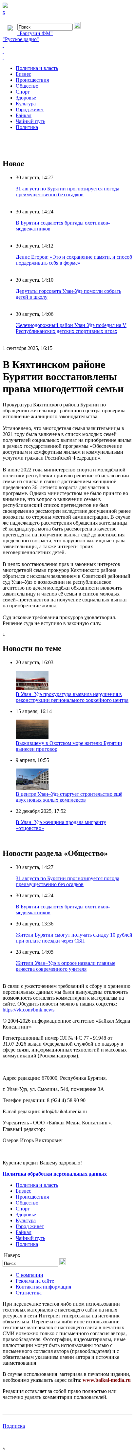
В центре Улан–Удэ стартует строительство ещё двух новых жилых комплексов (69, 797)
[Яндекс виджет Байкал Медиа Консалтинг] (67, 57)
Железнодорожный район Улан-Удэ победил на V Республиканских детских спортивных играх (71, 328)
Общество (27, 86)
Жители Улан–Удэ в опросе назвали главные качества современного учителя (65, 966)
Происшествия (32, 80)
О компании (29, 1275)
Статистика (29, 1292)
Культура (26, 103)
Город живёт (30, 109)
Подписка (14, 1426)
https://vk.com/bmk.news (28, 1009)
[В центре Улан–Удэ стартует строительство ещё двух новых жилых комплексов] (32, 788)
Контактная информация (43, 1287)
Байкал (23, 115)
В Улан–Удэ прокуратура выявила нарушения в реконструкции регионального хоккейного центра (72, 697)
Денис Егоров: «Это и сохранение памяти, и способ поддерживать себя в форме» (74, 260)
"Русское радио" (21, 39)
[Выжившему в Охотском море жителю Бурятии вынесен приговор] (32, 737)
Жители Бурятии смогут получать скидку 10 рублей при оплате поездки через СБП (74, 938)
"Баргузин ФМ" (35, 33)
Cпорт (23, 92)
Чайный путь (30, 121)
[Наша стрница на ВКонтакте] (67, 45)
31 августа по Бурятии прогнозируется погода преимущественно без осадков (67, 191)
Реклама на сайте (35, 1281)
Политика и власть (37, 68)
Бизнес (23, 74)
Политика (27, 127)
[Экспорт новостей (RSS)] (67, 51)
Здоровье (26, 97)
